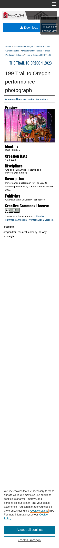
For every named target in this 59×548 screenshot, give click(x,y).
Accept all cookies (30, 529)
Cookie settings (39, 510)
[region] (29, 516)
